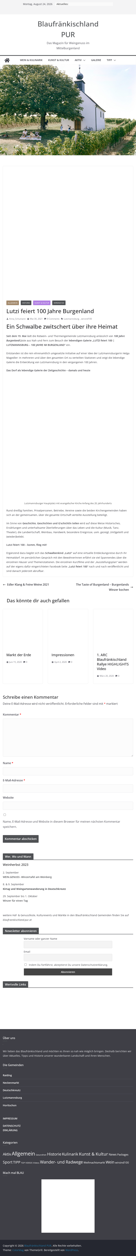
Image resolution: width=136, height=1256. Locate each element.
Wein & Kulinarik (31, 60)
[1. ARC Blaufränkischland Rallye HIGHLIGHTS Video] (113, 612)
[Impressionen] (68, 612)
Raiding (7, 1075)
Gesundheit (41, 1155)
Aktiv (78, 60)
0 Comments (53, 318)
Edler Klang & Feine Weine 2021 (28, 584)
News (113, 1154)
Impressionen (63, 654)
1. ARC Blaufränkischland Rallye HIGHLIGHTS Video (113, 661)
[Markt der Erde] (23, 612)
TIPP (109, 60)
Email (27, 951)
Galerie (96, 60)
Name (8, 763)
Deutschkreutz (12, 1090)
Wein (110, 1162)
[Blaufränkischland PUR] (7, 60)
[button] (84, 60)
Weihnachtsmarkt (94, 1162)
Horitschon (9, 1105)
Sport (7, 1162)
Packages (122, 1154)
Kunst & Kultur (58, 60)
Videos (36, 1163)
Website (8, 798)
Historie (26, 303)
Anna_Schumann (17, 318)
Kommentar (12, 714)
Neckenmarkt (11, 1082)
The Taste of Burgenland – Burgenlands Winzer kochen (102, 587)
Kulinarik (70, 1154)
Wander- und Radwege (61, 1162)
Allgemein (13, 303)
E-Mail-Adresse (14, 780)
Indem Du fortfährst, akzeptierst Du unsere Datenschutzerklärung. (68, 964)
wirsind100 (59, 303)
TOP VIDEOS (26, 1163)
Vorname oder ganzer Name (40, 938)
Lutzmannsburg (71, 318)
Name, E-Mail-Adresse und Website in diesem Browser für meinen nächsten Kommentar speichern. (61, 824)
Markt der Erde (18, 654)
